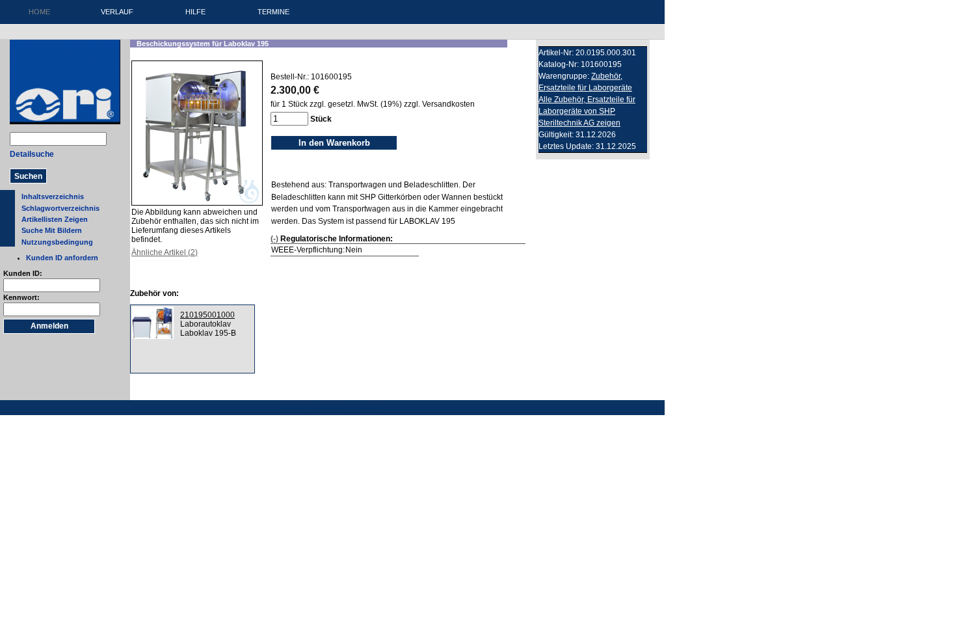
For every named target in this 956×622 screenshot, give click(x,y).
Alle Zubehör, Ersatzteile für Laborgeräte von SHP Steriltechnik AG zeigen (586, 111)
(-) (274, 238)
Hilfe (195, 12)
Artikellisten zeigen (54, 219)
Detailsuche (32, 154)
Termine (273, 12)
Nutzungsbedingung (57, 242)
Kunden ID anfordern (62, 258)
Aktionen (368, 406)
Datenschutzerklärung (311, 406)
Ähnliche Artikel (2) (164, 252)
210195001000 (207, 314)
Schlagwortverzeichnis (60, 208)
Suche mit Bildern (51, 230)
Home (39, 12)
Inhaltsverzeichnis (52, 196)
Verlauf (117, 12)
